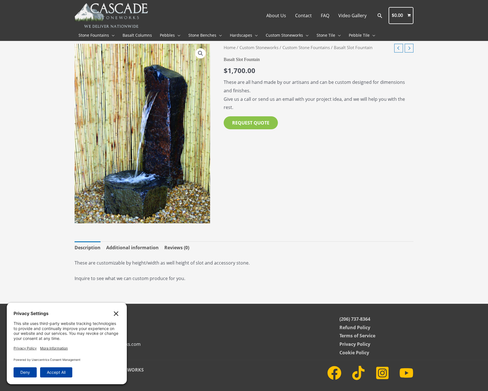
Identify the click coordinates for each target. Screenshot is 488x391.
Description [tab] (88, 247)
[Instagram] (382, 373)
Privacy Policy (354, 344)
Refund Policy (354, 327)
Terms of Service (357, 336)
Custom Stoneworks (258, 47)
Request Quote (250, 123)
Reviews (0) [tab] (176, 247)
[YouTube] (406, 373)
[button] (380, 15)
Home (230, 47)
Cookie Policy (354, 353)
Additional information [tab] (132, 247)
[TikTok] (358, 373)
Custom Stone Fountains (306, 47)
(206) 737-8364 (354, 319)
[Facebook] (334, 373)
